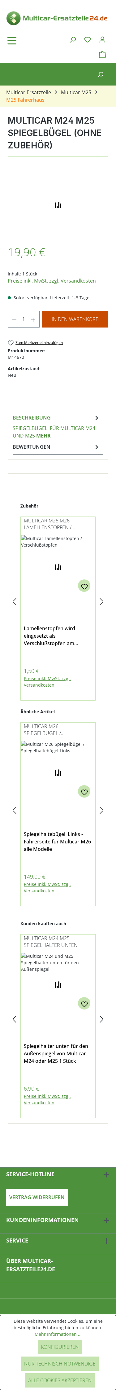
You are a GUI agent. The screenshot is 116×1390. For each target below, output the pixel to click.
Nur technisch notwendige (60, 1363)
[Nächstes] (101, 602)
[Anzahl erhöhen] (33, 319)
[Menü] (29, 40)
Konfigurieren (60, 1347)
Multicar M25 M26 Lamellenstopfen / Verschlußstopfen (49, 524)
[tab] (56, 426)
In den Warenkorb (75, 319)
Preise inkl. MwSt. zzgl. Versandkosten (52, 280)
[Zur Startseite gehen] (58, 17)
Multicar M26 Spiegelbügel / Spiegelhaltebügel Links (55, 730)
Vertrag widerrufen (37, 1197)
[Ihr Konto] (102, 39)
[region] (58, 204)
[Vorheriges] (14, 602)
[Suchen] (72, 39)
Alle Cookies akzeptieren (60, 1380)
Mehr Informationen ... (58, 1334)
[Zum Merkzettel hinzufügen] (84, 585)
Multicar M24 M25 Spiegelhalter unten (51, 941)
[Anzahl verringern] (14, 319)
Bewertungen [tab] (31, 446)
